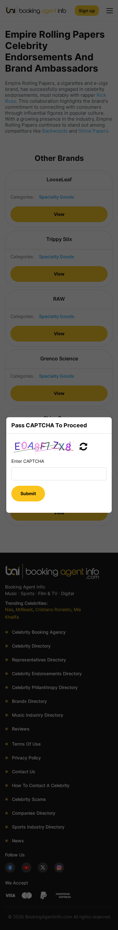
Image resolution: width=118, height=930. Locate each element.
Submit (28, 493)
